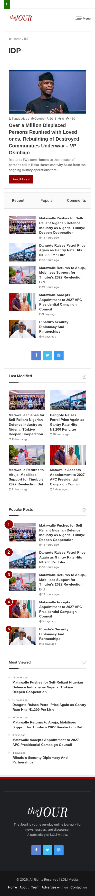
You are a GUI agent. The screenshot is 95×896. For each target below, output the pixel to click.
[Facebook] (36, 355)
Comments (76, 200)
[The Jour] (21, 17)
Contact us (78, 887)
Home (16, 39)
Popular (47, 200)
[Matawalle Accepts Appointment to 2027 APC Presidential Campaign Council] (22, 302)
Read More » (20, 179)
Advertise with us (55, 887)
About (24, 887)
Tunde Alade (20, 118)
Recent (18, 200)
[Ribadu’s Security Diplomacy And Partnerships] (22, 329)
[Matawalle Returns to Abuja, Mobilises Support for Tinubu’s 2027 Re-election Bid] (22, 275)
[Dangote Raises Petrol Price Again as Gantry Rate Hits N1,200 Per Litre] (22, 252)
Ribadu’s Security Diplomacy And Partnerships (53, 326)
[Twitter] (47, 355)
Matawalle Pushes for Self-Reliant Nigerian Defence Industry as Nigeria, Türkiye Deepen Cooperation (26, 424)
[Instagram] (59, 355)
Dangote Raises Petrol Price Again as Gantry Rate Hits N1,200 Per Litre (62, 250)
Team (35, 887)
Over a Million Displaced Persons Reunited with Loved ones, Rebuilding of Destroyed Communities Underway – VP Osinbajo (44, 139)
